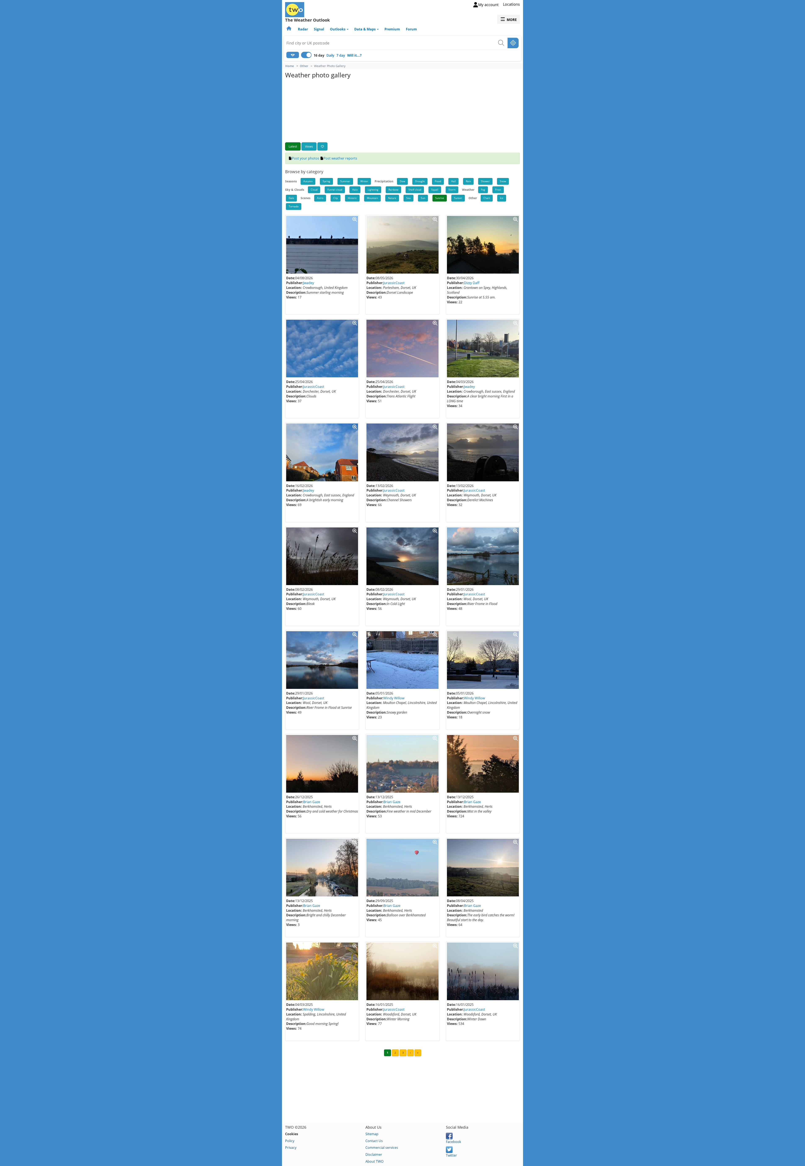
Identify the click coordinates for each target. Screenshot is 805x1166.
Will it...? (354, 55)
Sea (408, 198)
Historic (352, 198)
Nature (392, 198)
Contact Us (374, 1141)
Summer (345, 181)
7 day (340, 55)
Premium (392, 29)
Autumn (308, 181)
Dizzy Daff (471, 282)
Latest (293, 146)
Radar (303, 29)
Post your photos (305, 158)
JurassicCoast (394, 282)
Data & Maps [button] (365, 29)
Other (304, 66)
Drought (420, 181)
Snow (503, 181)
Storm (452, 189)
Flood (438, 181)
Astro (320, 198)
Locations (511, 4)
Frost (498, 189)
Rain (468, 181)
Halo (355, 189)
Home (289, 66)
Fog (483, 189)
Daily (330, 55)
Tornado (294, 206)
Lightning (373, 189)
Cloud (314, 189)
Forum (411, 29)
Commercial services (381, 1147)
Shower (485, 181)
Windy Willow (393, 698)
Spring (326, 181)
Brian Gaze (311, 802)
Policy (289, 1141)
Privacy (290, 1147)
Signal (319, 29)
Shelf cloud (414, 189)
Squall (434, 189)
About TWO (374, 1161)
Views (309, 146)
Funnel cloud (334, 189)
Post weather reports (340, 158)
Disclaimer (373, 1154)
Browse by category (304, 171)
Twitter (451, 1155)
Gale (291, 198)
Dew (402, 181)
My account (488, 4)
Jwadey (308, 282)
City (335, 198)
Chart (486, 198)
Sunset (458, 198)
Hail (453, 181)
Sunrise (439, 198)
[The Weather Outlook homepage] (289, 29)
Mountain (372, 198)
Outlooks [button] (338, 29)
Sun (423, 198)
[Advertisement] (402, 111)
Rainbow (393, 189)
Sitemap (371, 1134)
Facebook (453, 1141)
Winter (364, 181)
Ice (501, 198)
